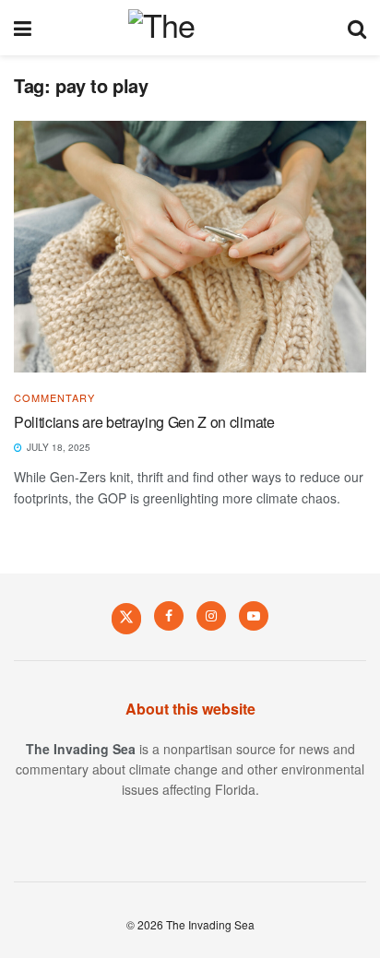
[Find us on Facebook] (169, 616)
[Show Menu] (22, 27)
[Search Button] (357, 27)
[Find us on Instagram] (211, 616)
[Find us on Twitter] (126, 618)
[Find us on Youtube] (253, 616)
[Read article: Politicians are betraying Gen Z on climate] (190, 247)
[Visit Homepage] (189, 27)
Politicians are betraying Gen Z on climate (144, 421)
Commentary (54, 398)
